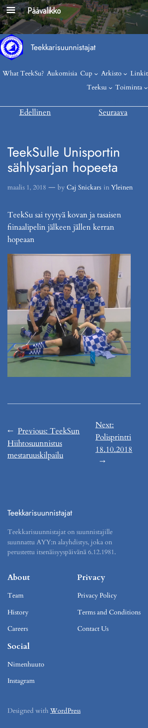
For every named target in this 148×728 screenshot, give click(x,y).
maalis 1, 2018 (26, 187)
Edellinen (35, 112)
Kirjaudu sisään (126, 100)
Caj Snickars (84, 187)
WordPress (65, 710)
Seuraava (113, 112)
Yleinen (122, 187)
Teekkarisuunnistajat (63, 47)
